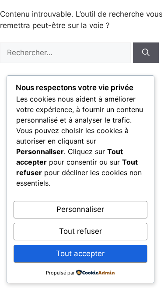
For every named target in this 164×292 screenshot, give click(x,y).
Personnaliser (80, 209)
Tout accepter (80, 253)
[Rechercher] (146, 52)
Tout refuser (80, 231)
